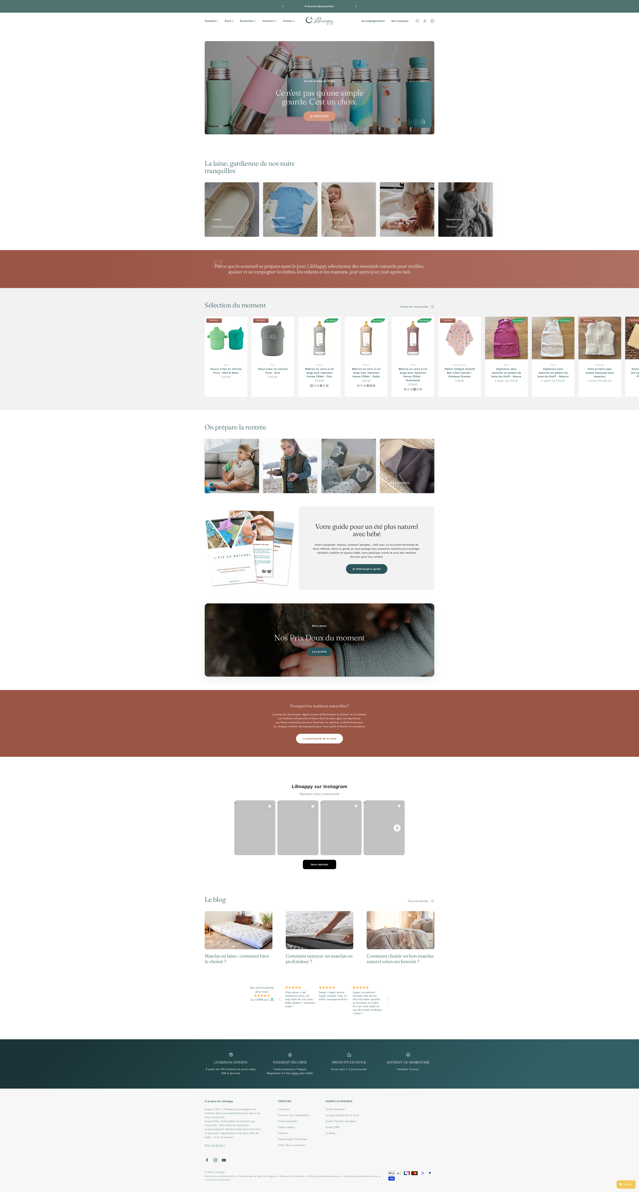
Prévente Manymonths (319, 6)
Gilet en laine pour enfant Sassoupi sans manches (600, 372)
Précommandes (288, 1121)
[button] (280, 999)
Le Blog (330, 1133)
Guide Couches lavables (341, 1121)
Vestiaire (268, 20)
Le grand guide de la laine (319, 738)
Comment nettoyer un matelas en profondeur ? (319, 958)
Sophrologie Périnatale (293, 1139)
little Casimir (459, 365)
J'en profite (319, 651)
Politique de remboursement (324, 1176)
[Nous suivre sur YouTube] (224, 1160)
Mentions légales (266, 1176)
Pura (226, 365)
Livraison (284, 1109)
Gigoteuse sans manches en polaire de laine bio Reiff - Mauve (506, 372)
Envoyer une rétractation (294, 1115)
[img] (262, 996)
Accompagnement (373, 20)
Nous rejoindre (319, 864)
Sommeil (210, 20)
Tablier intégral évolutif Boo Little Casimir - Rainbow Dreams (459, 372)
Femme (287, 20)
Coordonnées (246, 1176)
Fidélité (283, 1133)
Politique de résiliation (292, 1176)
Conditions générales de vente (361, 1176)
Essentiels (246, 20)
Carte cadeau (286, 1127)
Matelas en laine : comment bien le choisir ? (237, 958)
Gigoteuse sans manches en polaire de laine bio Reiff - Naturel (553, 372)
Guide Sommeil (335, 1109)
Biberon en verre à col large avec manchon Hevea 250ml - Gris (319, 372)
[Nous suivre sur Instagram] (215, 1160)
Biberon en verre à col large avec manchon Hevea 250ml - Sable (366, 372)
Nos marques (400, 20)
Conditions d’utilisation (218, 1179)
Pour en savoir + (215, 1145)
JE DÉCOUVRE (319, 116)
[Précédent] (282, 6)
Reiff (506, 365)
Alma (295, 1073)
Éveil (228, 20)
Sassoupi (599, 365)
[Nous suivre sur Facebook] (207, 1160)
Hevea (319, 365)
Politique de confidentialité (220, 1176)
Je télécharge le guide (367, 568)
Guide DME (333, 1127)
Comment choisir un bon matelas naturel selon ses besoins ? (400, 958)
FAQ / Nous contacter (291, 1145)
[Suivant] (356, 6)
